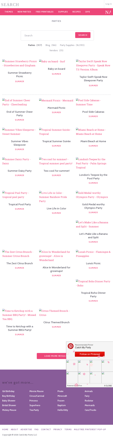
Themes (9, 12)
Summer (19, 81)
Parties (35, 45)
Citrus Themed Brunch (56, 322)
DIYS (87, 12)
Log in (109, 4)
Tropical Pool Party (19, 204)
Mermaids (90, 405)
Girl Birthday (8, 391)
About (14, 429)
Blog (50, 45)
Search (82, 35)
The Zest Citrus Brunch (19, 263)
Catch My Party (56, 4)
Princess (33, 400)
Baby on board (56, 68)
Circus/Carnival (36, 396)
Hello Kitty (63, 410)
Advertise (26, 429)
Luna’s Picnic (93, 263)
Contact (46, 429)
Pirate (60, 391)
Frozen (61, 400)
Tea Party (34, 410)
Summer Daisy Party (19, 170)
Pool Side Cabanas (93, 111)
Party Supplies (72, 45)
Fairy (87, 396)
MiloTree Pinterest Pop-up (90, 429)
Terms (68, 429)
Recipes (77, 12)
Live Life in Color (56, 208)
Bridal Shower (9, 405)
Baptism (62, 405)
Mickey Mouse (9, 410)
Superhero (34, 405)
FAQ (37, 429)
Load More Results (56, 356)
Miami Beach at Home (93, 141)
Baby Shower (8, 400)
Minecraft (62, 396)
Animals (89, 391)
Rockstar (89, 400)
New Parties (24, 12)
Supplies (63, 12)
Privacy (58, 429)
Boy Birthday (8, 396)
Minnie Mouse (36, 391)
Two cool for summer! (56, 170)
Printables (45, 12)
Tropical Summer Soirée (56, 141)
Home (5, 429)
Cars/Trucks (90, 410)
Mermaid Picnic (56, 107)
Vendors (56, 50)
